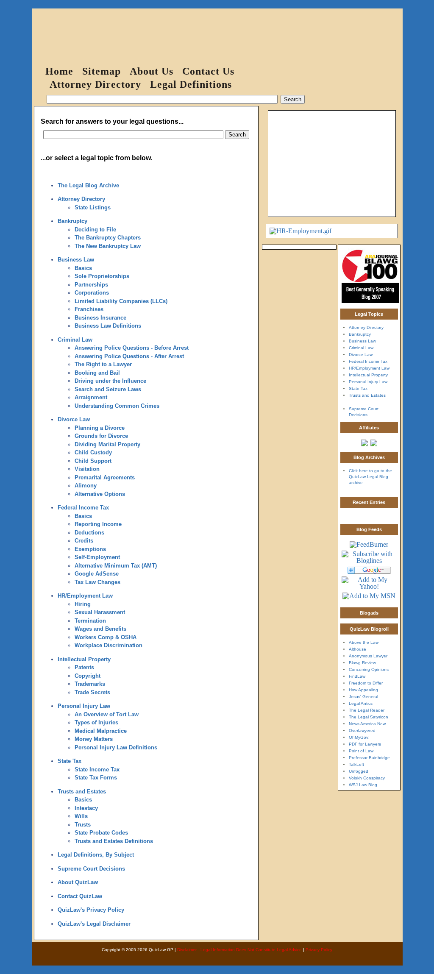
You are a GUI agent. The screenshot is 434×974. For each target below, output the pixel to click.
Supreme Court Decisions (91, 868)
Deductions (89, 532)
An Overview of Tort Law (107, 714)
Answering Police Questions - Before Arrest (132, 348)
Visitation (87, 469)
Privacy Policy (319, 949)
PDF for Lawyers (365, 744)
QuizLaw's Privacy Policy (91, 910)
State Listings (93, 207)
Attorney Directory (95, 84)
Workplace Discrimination (108, 645)
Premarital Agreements (105, 477)
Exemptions (90, 549)
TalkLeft (356, 764)
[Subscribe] (369, 600)
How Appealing (363, 689)
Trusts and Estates (82, 791)
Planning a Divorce (100, 428)
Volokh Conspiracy (367, 778)
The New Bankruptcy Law (108, 246)
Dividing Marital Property (107, 444)
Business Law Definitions (108, 326)
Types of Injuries (96, 722)
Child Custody (93, 452)
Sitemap (101, 71)
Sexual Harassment (100, 612)
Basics (83, 268)
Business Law (76, 259)
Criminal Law (75, 340)
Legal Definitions (191, 84)
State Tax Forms (96, 777)
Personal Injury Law (84, 706)
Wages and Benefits (100, 629)
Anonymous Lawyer (368, 656)
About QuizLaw (78, 882)
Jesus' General (363, 696)
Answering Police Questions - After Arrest (129, 356)
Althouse (357, 649)
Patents (84, 667)
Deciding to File (95, 229)
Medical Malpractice (101, 731)
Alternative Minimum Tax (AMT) (116, 565)
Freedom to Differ (366, 683)
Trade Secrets (92, 692)
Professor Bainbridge (369, 757)
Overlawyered (362, 730)
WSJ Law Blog (363, 784)
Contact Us (208, 71)
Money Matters (94, 739)
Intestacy (86, 808)
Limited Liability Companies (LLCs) (121, 301)
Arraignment (91, 397)
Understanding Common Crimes (117, 406)
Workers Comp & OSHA (105, 637)
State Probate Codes (101, 832)
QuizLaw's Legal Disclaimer (94, 924)
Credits (84, 540)
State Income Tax (97, 769)
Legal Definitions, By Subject (96, 855)
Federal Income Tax (83, 507)
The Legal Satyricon (368, 717)
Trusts (83, 824)
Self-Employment (97, 557)
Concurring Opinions (369, 669)
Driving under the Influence (110, 381)
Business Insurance (100, 317)
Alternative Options (100, 494)
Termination (90, 621)
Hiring (83, 604)
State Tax (69, 761)
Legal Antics (361, 703)
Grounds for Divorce (101, 436)
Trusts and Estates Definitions (114, 841)
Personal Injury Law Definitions (116, 747)
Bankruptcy (72, 221)
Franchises (89, 309)
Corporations (92, 292)
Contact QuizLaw (80, 896)
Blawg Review (362, 662)
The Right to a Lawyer (103, 364)
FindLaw (357, 676)
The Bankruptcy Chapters (108, 237)
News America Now (367, 723)
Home (59, 71)
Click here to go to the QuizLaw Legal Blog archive (370, 476)
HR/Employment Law (85, 596)
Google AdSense (97, 573)
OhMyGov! (359, 737)
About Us (151, 71)
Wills (81, 816)
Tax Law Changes (97, 582)
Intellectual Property (84, 659)
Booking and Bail (97, 373)
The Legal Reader (366, 710)
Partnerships (91, 284)
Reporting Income (98, 524)
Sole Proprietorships (102, 276)
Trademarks (90, 684)
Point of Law (361, 751)
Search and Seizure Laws (108, 389)
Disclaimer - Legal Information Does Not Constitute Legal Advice (239, 949)
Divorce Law (74, 419)
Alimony (86, 485)
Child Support (93, 461)
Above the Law (363, 642)
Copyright (87, 676)
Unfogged (358, 771)
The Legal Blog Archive (88, 185)
